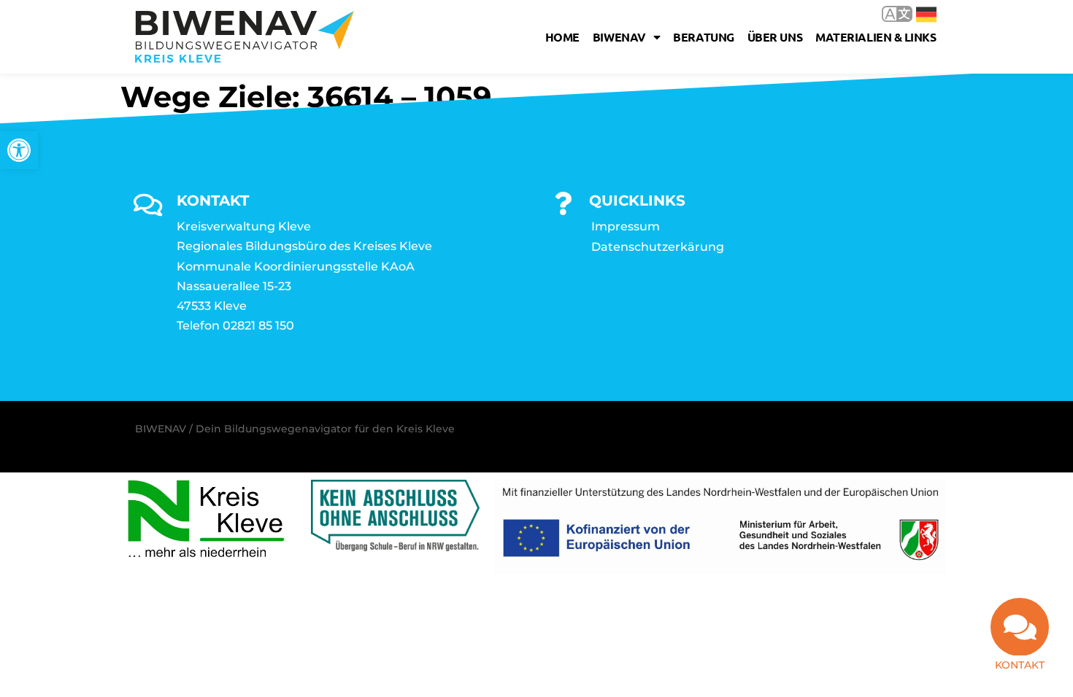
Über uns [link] (774, 36)
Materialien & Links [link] (875, 36)
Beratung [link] (703, 36)
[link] (19, 150)
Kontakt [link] (1020, 664)
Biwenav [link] (619, 36)
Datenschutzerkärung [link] (657, 247)
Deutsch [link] (915, 13)
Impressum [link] (625, 226)
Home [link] (562, 36)
